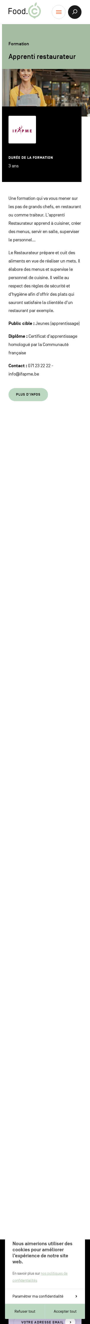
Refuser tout (24, 1311)
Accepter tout (65, 1311)
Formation (18, 44)
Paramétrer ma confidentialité (37, 1296)
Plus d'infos (28, 394)
